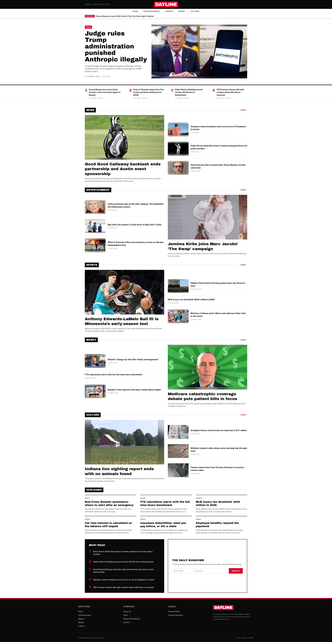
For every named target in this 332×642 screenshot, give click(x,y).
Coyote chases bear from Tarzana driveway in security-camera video (218, 468)
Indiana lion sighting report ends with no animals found (119, 471)
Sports (169, 11)
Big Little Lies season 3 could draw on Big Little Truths (134, 224)
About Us (127, 611)
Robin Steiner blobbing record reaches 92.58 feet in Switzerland (189, 92)
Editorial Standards (131, 619)
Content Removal (175, 615)
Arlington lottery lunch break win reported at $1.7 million (219, 430)
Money (181, 11)
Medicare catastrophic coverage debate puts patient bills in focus (202, 396)
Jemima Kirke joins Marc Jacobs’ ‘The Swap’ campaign (203, 246)
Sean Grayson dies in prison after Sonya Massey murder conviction (218, 166)
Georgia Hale (93, 76)
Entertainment (151, 11)
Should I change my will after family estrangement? (133, 359)
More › (244, 110)
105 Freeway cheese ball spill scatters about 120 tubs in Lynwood (230, 92)
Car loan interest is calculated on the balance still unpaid (108, 525)
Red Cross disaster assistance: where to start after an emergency (109, 503)
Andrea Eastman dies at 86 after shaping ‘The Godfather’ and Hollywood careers (136, 205)
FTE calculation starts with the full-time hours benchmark (113, 374)
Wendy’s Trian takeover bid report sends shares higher (134, 389)
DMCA (251, 638)
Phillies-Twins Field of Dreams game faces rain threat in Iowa (218, 284)
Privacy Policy (174, 611)
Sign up (236, 571)
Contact (126, 622)
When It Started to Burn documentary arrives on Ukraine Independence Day (136, 243)
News (135, 11)
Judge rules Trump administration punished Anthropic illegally (116, 46)
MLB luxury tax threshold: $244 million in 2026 (191, 299)
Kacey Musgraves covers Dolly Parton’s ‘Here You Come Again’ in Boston (125, 16)
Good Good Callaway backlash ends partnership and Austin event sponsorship (123, 169)
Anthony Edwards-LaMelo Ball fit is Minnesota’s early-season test (121, 321)
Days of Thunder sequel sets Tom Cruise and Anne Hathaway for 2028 (148, 92)
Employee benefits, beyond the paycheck (217, 525)
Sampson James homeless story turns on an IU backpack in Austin (218, 128)
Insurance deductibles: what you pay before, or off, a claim (163, 525)
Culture (195, 11)
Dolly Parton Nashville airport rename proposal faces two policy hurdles (219, 147)
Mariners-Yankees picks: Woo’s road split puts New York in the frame (218, 314)
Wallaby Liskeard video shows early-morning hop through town (219, 449)
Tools (125, 615)
